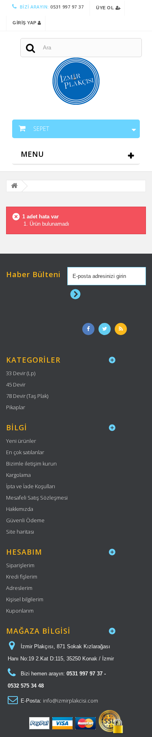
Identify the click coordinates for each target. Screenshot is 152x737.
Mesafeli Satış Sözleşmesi (37, 497)
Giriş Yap (25, 22)
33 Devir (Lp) (20, 373)
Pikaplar (15, 407)
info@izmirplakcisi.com (70, 700)
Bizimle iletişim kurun (31, 463)
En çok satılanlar (25, 452)
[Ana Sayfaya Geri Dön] (14, 186)
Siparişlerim (20, 565)
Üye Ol (106, 7)
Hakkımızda (19, 509)
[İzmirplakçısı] (76, 68)
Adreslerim (19, 588)
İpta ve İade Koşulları (30, 486)
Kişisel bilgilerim (24, 599)
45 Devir (16, 384)
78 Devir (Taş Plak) (27, 395)
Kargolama (18, 475)
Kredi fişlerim (21, 576)
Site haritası (20, 531)
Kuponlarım (20, 610)
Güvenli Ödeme (25, 520)
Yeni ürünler (21, 440)
